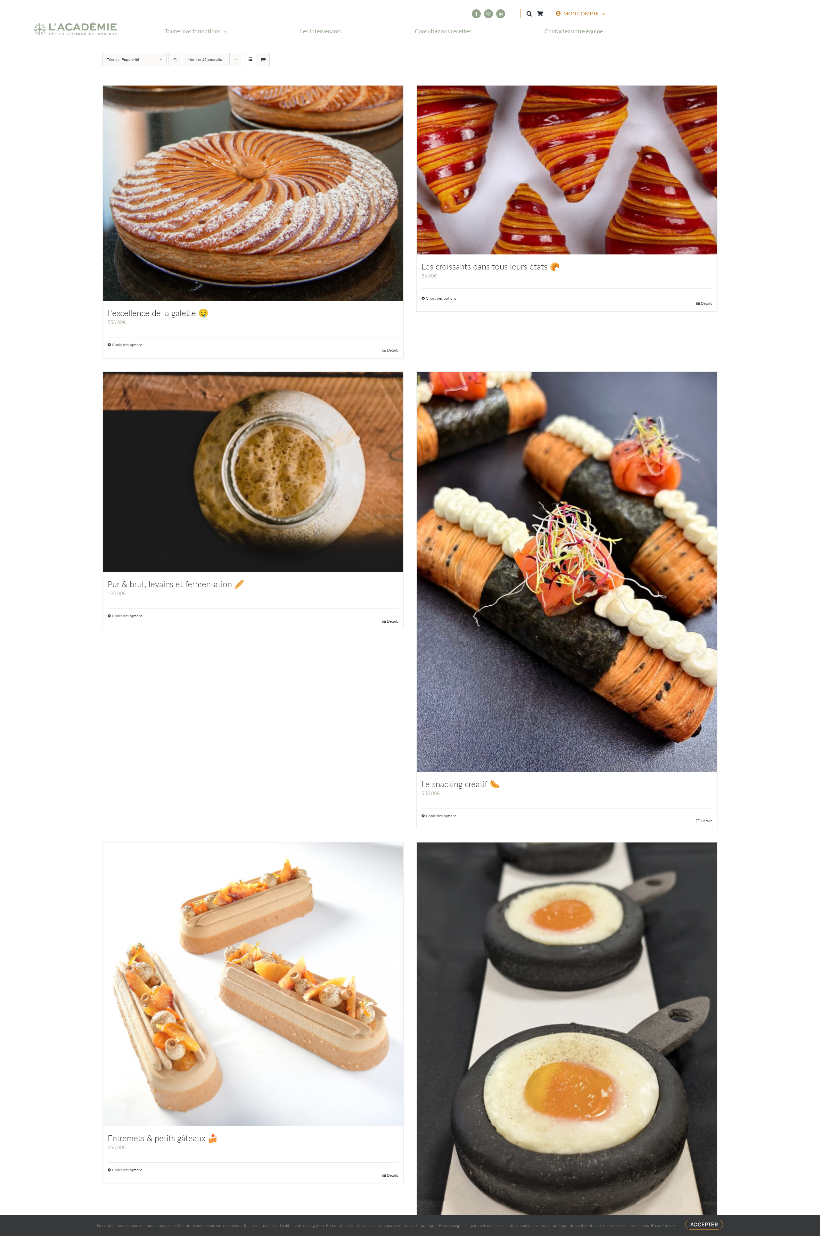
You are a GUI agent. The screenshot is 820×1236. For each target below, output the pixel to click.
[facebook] (476, 13)
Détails (392, 350)
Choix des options (127, 344)
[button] (529, 13)
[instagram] (488, 13)
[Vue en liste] (263, 59)
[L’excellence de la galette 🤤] (253, 193)
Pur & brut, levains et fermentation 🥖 (176, 584)
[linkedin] (500, 13)
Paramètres (662, 1225)
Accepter (704, 1224)
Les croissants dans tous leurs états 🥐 (491, 266)
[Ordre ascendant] (174, 59)
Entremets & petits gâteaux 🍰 (163, 1138)
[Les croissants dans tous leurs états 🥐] (567, 170)
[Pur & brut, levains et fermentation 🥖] (253, 472)
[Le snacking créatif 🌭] (567, 572)
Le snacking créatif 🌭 (461, 784)
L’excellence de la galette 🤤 (158, 313)
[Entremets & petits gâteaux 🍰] (253, 984)
